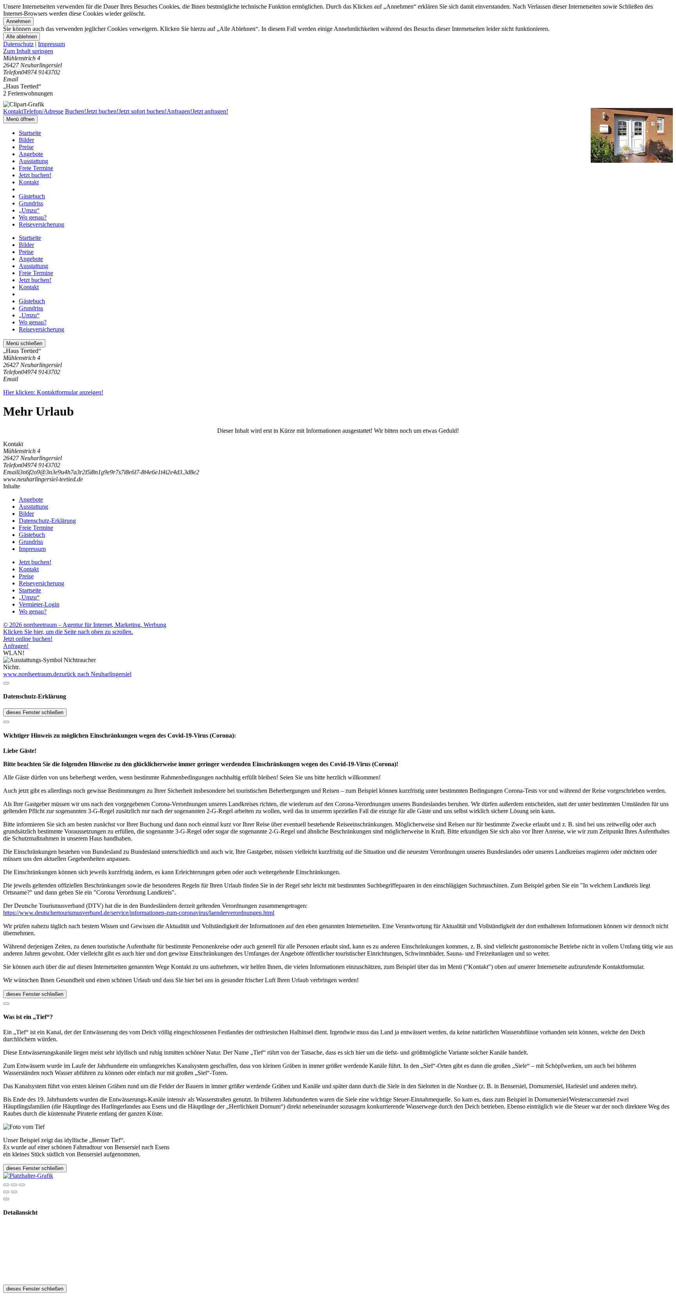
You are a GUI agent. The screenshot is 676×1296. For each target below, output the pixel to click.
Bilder (26, 140)
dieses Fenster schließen (34, 712)
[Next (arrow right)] (14, 1192)
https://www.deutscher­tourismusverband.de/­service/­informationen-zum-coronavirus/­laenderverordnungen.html (138, 912)
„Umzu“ (29, 210)
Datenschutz (18, 44)
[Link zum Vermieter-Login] (28, 1175)
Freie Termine (36, 168)
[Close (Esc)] (6, 1185)
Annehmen (18, 21)
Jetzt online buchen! (27, 638)
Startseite (30, 133)
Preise (26, 147)
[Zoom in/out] (22, 1185)
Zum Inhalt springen (28, 51)
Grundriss (31, 203)
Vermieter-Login (39, 604)
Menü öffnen (20, 119)
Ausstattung (33, 161)
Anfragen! (16, 646)
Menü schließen (24, 343)
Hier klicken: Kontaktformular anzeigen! (53, 392)
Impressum (51, 44)
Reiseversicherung (41, 224)
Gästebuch (32, 196)
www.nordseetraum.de (31, 674)
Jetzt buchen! (35, 175)
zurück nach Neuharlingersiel (95, 674)
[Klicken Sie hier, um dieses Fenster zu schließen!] (6, 683)
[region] (338, 51)
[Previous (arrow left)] (6, 1192)
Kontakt (29, 182)
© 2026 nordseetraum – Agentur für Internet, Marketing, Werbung (84, 624)
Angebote (31, 154)
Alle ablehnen (21, 37)
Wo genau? (33, 217)
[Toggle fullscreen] (14, 1185)
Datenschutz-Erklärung (47, 520)
